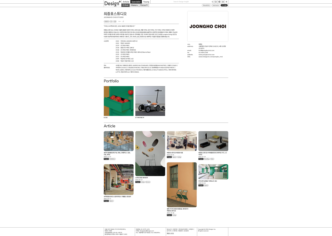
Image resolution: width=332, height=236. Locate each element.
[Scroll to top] (330, 234)
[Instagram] (223, 1)
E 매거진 (175, 230)
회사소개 (169, 229)
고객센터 (191, 229)
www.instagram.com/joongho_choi (211, 56)
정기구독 (169, 230)
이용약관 (175, 229)
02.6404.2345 (203, 52)
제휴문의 (180, 230)
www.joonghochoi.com (206, 54)
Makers (134, 5)
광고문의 (186, 230)
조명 (115, 21)
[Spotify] (219, 1)
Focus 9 (143, 5)
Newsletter (206, 5)
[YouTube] (216, 1)
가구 (111, 21)
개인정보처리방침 (182, 229)
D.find (125, 5)
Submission (216, 5)
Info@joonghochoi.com (206, 50)
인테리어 (106, 21)
